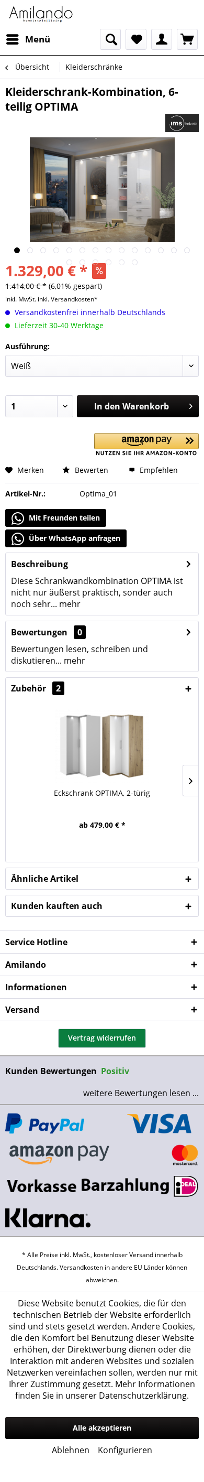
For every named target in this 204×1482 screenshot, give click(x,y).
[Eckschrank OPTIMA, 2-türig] (102, 746)
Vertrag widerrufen (102, 1038)
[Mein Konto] (161, 39)
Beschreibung (39, 564)
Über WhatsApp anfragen (73, 538)
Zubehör (36, 688)
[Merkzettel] (136, 39)
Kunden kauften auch (57, 906)
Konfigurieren (125, 1450)
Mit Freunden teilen (63, 518)
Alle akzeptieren (102, 1428)
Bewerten (90, 470)
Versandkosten (81, 1267)
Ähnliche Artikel (44, 878)
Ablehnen (70, 1450)
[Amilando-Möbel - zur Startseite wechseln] (41, 14)
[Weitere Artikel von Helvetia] (182, 123)
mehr (69, 604)
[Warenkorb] (187, 39)
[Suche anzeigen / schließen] (110, 39)
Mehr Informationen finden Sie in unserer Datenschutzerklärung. (105, 1389)
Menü (37, 39)
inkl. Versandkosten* (68, 299)
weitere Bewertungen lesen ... (141, 1093)
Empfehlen (158, 470)
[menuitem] (27, 39)
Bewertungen (39, 632)
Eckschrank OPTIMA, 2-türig (102, 793)
